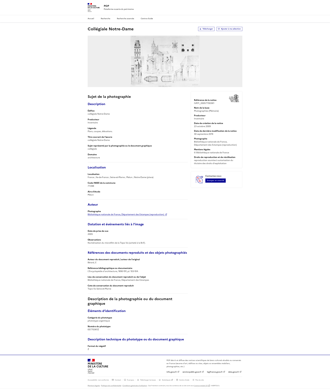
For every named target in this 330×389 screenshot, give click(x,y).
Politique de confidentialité (111, 385)
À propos (130, 380)
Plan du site (199, 380)
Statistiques (166, 380)
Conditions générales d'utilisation (134, 385)
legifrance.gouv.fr (215, 372)
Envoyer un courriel (215, 180)
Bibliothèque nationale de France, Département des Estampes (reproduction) (126, 214)
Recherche (105, 18)
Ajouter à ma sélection (231, 29)
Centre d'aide (147, 18)
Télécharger (208, 29)
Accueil (91, 18)
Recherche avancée (125, 18)
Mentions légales (94, 385)
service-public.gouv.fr (192, 372)
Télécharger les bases (148, 380)
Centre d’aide (184, 380)
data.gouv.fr (233, 372)
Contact (118, 380)
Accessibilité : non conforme (98, 380)
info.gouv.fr (172, 372)
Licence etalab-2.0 (201, 385)
